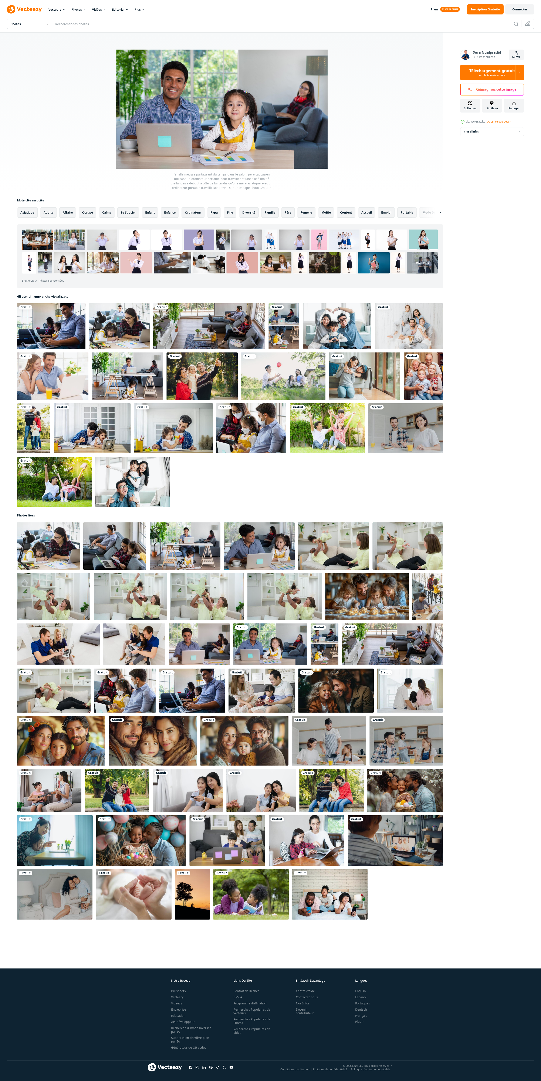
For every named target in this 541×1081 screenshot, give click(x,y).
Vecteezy (177, 997)
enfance (170, 212)
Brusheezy (178, 991)
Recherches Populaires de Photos (251, 1021)
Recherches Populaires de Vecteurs (251, 1011)
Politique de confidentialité (330, 1069)
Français (361, 1016)
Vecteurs (54, 9)
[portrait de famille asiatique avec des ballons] (283, 376)
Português (362, 1003)
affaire (68, 212)
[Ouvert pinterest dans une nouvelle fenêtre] (211, 1067)
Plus (138, 9)
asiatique (27, 212)
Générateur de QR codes (188, 1047)
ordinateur (193, 212)
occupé (87, 212)
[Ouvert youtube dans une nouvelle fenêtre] (231, 1067)
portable (407, 212)
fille (230, 212)
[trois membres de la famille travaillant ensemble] (51, 326)
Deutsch (361, 1009)
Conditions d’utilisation (295, 1069)
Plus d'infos (471, 131)
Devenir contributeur (305, 1011)
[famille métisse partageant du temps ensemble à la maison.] (127, 376)
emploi (386, 212)
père (288, 212)
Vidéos (97, 9)
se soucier (128, 212)
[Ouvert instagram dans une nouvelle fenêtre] (197, 1067)
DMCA (237, 997)
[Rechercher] (516, 23)
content (346, 212)
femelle (306, 212)
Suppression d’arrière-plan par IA (190, 1039)
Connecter (519, 9)
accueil (366, 212)
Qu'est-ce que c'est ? (499, 121)
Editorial (118, 9)
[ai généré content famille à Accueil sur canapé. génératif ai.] (336, 691)
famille (270, 212)
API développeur (183, 1022)
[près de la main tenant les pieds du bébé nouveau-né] (134, 894)
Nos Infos (303, 1003)
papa (214, 212)
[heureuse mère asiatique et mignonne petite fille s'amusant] (364, 376)
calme (106, 212)
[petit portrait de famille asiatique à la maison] (337, 326)
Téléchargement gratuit (492, 72)
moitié (326, 212)
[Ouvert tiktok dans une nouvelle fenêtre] (217, 1067)
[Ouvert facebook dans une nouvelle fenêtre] (190, 1067)
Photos (76, 9)
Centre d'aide (305, 991)
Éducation (178, 1016)
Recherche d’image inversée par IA (191, 1030)
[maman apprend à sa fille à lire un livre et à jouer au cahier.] (306, 840)
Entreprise (178, 1009)
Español (360, 997)
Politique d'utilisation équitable (370, 1069)
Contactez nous (307, 997)
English (360, 991)
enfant (150, 212)
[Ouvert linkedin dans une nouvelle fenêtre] (204, 1067)
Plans (435, 9)
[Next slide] (436, 212)
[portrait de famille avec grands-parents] (423, 376)
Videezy (176, 1003)
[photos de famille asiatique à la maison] (132, 482)
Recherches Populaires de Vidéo (251, 1031)
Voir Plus (422, 263)
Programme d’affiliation (250, 1003)
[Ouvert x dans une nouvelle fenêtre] (224, 1067)
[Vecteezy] (24, 9)
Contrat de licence (246, 991)
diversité (248, 212)
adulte (48, 212)
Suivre (516, 57)
